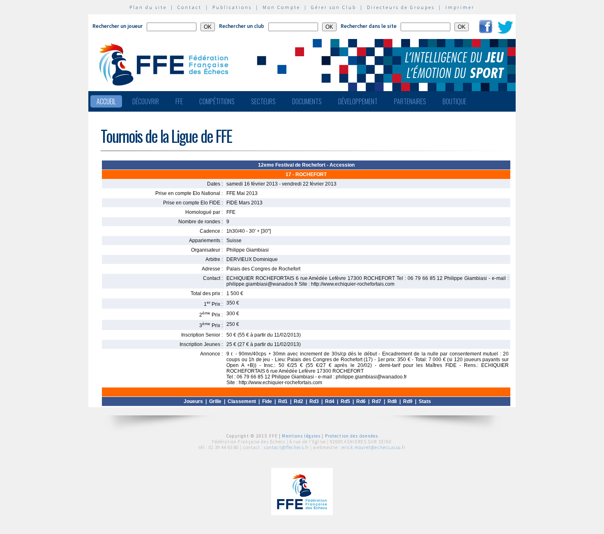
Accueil (106, 101)
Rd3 (314, 401)
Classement (242, 401)
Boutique (454, 101)
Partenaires (410, 101)
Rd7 (376, 401)
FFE (179, 101)
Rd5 (345, 401)
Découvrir (145, 101)
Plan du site (148, 7)
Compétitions (217, 101)
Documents (307, 101)
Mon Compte (281, 7)
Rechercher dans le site (369, 26)
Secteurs (263, 101)
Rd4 (329, 401)
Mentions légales (301, 436)
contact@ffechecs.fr (286, 447)
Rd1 (283, 401)
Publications (232, 7)
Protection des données (351, 436)
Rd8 (392, 401)
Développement (358, 101)
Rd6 (361, 401)
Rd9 (408, 401)
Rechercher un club (241, 26)
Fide (267, 401)
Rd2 (298, 401)
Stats (425, 401)
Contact (190, 7)
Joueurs (193, 401)
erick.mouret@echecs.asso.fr (374, 447)
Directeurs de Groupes (401, 7)
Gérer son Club (333, 7)
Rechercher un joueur (117, 26)
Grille (215, 401)
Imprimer (460, 7)
